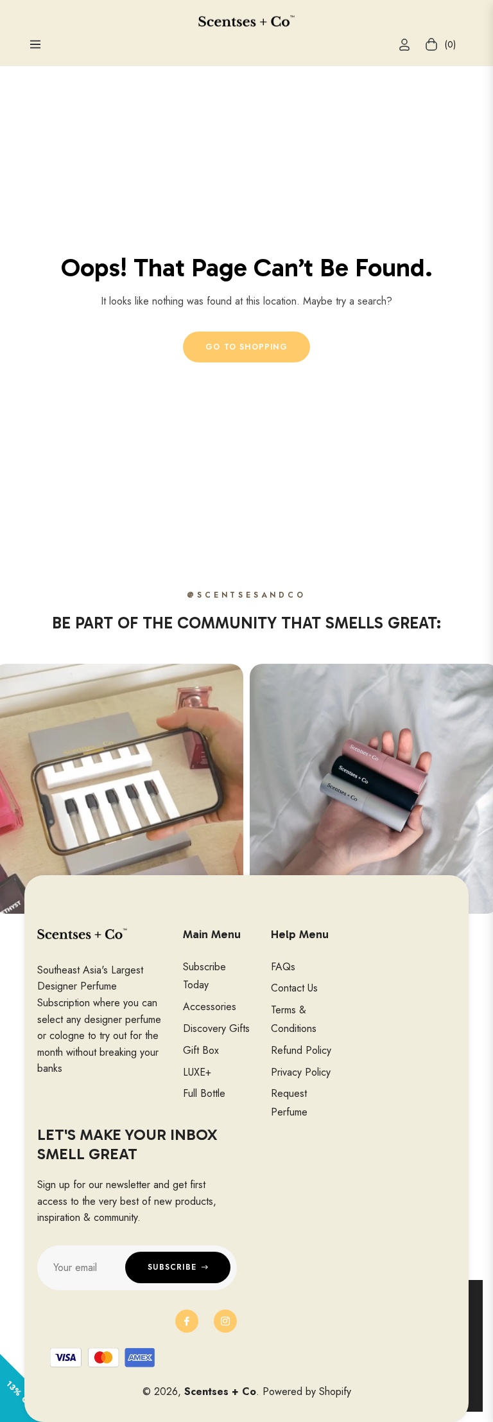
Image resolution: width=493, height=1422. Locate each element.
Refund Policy (301, 1050)
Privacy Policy (301, 1072)
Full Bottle (204, 1093)
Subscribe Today (204, 976)
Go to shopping (246, 347)
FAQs (283, 966)
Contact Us (294, 988)
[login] (404, 44)
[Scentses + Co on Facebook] (186, 1321)
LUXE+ (197, 1072)
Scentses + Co (220, 1391)
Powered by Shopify (307, 1391)
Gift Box (201, 1050)
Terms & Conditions (293, 1019)
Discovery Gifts (216, 1028)
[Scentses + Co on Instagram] (225, 1321)
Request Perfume (289, 1102)
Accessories (209, 1006)
